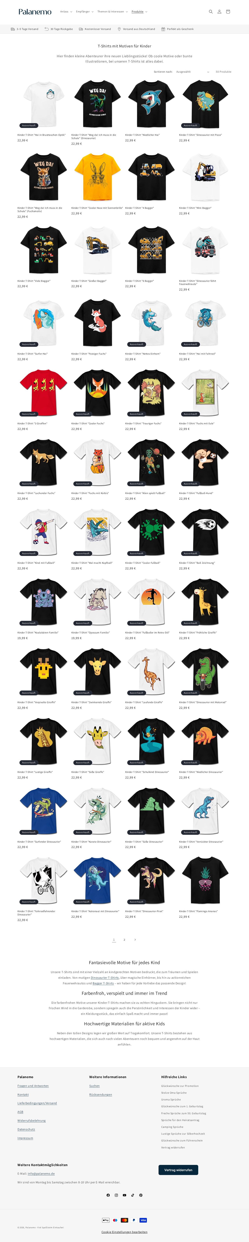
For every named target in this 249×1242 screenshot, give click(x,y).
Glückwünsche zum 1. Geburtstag (182, 1106)
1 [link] (114, 940)
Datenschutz (26, 1129)
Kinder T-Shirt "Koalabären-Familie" (38, 632)
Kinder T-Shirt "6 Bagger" (139, 281)
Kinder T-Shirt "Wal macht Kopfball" (92, 562)
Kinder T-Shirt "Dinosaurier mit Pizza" (200, 135)
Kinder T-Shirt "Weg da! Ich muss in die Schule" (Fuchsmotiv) (40, 209)
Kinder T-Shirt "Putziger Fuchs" (89, 353)
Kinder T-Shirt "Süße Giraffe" (87, 772)
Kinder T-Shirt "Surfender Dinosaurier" (39, 841)
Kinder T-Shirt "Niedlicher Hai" (142, 135)
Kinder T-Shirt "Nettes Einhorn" (143, 353)
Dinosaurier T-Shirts (105, 978)
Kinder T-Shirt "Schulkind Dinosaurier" (147, 772)
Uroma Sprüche (171, 1099)
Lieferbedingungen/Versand (37, 1103)
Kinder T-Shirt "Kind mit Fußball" (36, 562)
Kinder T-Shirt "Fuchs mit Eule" (197, 423)
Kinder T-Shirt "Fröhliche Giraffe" (198, 632)
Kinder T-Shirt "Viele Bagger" (34, 281)
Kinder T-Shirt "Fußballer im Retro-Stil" (147, 632)
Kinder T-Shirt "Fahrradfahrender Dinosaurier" (36, 913)
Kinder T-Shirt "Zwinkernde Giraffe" (91, 702)
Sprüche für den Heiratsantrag (180, 1120)
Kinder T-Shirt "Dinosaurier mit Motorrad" (203, 702)
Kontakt (23, 1094)
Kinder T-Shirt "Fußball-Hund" (196, 493)
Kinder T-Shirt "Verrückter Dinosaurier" (201, 841)
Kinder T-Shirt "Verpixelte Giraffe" (37, 702)
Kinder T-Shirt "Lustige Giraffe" (35, 772)
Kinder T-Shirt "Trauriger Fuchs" (143, 423)
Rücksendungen (100, 1094)
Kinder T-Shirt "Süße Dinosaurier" (144, 841)
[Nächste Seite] (135, 939)
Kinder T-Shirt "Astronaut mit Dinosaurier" (95, 911)
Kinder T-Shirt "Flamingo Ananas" (198, 911)
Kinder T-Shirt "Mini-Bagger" (195, 208)
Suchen (94, 1086)
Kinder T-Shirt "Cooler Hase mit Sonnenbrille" (97, 208)
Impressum (25, 1138)
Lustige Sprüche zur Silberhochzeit (183, 1133)
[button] (66, 11)
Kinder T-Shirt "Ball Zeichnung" (197, 562)
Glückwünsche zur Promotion (180, 1086)
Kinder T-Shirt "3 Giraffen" (32, 423)
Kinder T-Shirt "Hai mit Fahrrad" (197, 353)
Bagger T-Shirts (103, 983)
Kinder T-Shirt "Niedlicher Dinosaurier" (201, 772)
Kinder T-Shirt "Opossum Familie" (90, 632)
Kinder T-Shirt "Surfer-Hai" (33, 353)
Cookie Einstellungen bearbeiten (125, 1232)
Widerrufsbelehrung (32, 1120)
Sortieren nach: (163, 71)
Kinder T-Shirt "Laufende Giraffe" (144, 702)
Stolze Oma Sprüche (174, 1092)
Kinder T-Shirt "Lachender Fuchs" (36, 493)
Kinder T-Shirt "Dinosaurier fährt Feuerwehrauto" (197, 282)
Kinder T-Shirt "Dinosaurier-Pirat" (144, 911)
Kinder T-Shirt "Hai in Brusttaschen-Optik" (42, 135)
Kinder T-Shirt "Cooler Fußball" (142, 562)
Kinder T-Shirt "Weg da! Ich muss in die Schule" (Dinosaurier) (93, 136)
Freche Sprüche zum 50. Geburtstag (183, 1113)
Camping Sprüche (172, 1127)
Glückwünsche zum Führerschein (182, 1140)
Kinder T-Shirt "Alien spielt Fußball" (145, 493)
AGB (20, 1112)
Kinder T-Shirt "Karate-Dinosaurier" (91, 841)
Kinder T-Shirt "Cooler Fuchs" (87, 423)
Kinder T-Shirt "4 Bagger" (139, 208)
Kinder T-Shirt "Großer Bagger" (89, 281)
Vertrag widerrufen (173, 1147)
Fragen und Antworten (33, 1086)
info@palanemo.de (41, 1174)
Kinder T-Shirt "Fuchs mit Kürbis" (90, 493)
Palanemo (30, 1227)
